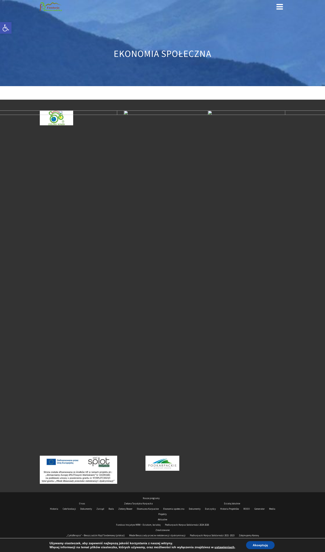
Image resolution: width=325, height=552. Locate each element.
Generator (259, 508)
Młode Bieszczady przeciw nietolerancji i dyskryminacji (157, 535)
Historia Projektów (229, 508)
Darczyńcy (210, 508)
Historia (54, 508)
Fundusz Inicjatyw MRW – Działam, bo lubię (138, 524)
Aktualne (162, 519)
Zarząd (100, 508)
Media (272, 508)
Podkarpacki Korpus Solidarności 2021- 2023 (212, 535)
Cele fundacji (69, 508)
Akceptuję (260, 545)
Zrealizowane (162, 530)
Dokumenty (86, 508)
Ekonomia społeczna (173, 508)
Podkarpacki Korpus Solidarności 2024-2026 (187, 524)
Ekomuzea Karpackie (148, 508)
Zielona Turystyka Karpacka (138, 503)
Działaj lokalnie (232, 503)
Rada (111, 508)
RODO (246, 508)
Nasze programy (151, 498)
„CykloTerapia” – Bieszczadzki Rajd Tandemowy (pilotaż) (95, 535)
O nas (82, 503)
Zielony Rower (125, 508)
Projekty (162, 514)
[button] (5, 28)
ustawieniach (224, 547)
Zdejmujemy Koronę (249, 535)
